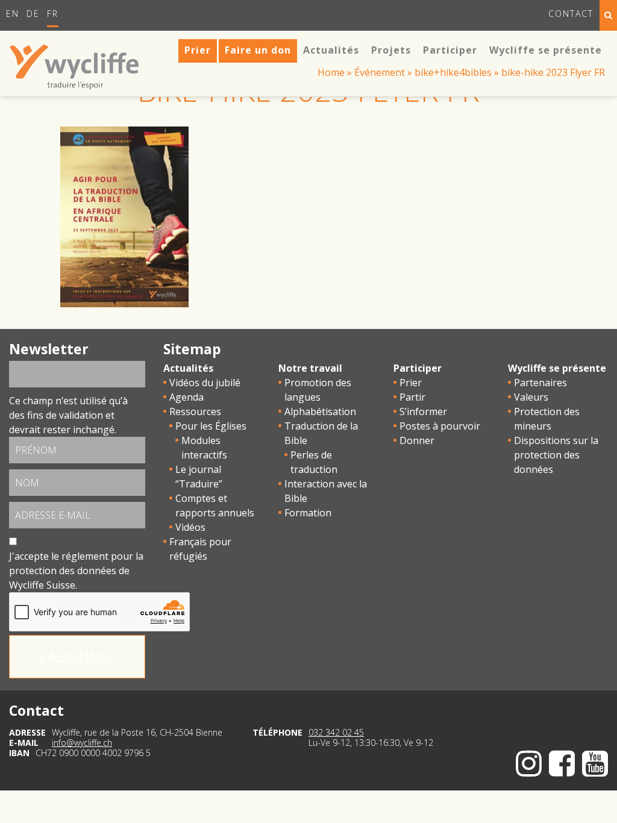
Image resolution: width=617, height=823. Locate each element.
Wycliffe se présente (557, 368)
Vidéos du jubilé (204, 382)
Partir (412, 397)
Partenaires (540, 382)
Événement (379, 72)
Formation (307, 512)
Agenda (186, 397)
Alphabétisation (320, 411)
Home (331, 72)
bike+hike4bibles (453, 72)
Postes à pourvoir (439, 426)
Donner (416, 440)
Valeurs (531, 397)
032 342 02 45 (336, 732)
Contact (571, 13)
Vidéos (190, 527)
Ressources (195, 411)
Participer (417, 368)
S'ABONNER (77, 656)
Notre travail (310, 368)
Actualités (188, 368)
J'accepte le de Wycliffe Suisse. (76, 570)
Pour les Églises (210, 426)
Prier (410, 382)
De (33, 13)
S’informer (423, 411)
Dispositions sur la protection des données (556, 455)
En (12, 13)
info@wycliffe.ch (82, 742)
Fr (52, 13)
